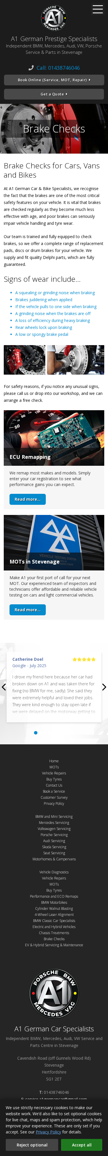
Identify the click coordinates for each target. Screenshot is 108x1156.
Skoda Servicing (54, 846)
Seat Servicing (54, 853)
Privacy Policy (54, 803)
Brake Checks (54, 938)
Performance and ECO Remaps (54, 896)
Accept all (82, 1145)
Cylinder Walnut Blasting (54, 908)
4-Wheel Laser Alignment (54, 914)
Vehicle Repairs (54, 773)
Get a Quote (52, 94)
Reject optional (32, 1145)
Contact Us (54, 785)
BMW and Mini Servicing (54, 816)
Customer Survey (54, 797)
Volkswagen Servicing (54, 828)
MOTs (54, 767)
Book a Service (54, 791)
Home (54, 761)
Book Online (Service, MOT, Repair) (52, 79)
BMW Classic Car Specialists (54, 920)
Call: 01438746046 (58, 67)
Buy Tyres (54, 779)
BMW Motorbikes (54, 902)
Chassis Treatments (54, 932)
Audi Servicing (54, 840)
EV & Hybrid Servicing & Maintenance (54, 945)
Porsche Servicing (54, 834)
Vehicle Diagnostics (54, 872)
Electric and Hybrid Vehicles (54, 926)
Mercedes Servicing (54, 822)
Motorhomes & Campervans (54, 859)
